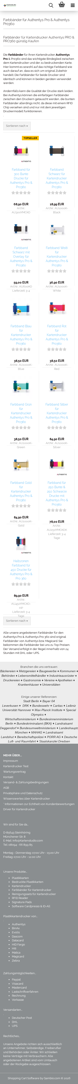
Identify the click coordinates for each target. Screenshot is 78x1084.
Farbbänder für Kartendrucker (31, 890)
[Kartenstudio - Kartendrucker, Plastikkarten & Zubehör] (8, 5)
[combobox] (17, 126)
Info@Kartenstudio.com (28, 840)
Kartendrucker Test (15, 766)
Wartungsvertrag (14, 771)
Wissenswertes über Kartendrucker (26, 798)
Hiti (14, 948)
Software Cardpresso (26, 906)
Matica (16, 952)
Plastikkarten (20, 878)
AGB (6, 787)
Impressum (10, 760)
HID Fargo (18, 944)
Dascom (17, 936)
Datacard (18, 940)
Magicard (18, 956)
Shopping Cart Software (23, 1078)
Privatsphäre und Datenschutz (22, 793)
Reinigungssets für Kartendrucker (34, 894)
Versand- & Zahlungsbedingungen (26, 782)
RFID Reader (20, 898)
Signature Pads (22, 902)
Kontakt (8, 777)
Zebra (16, 960)
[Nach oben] (66, 1077)
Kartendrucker (21, 886)
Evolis (16, 932)
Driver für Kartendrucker (19, 809)
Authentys (18, 924)
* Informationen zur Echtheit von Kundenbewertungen (39, 804)
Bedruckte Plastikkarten (27, 882)
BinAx (16, 928)
